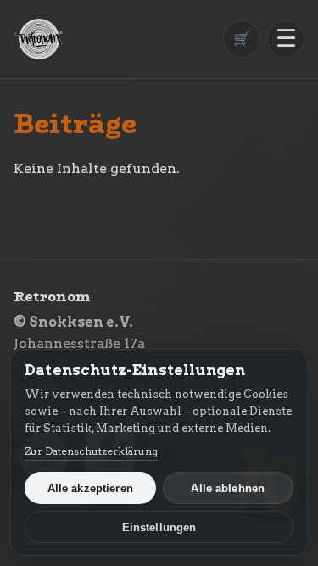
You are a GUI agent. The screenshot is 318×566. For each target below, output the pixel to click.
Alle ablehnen (228, 488)
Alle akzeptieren (90, 488)
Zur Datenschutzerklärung (91, 451)
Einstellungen (159, 527)
